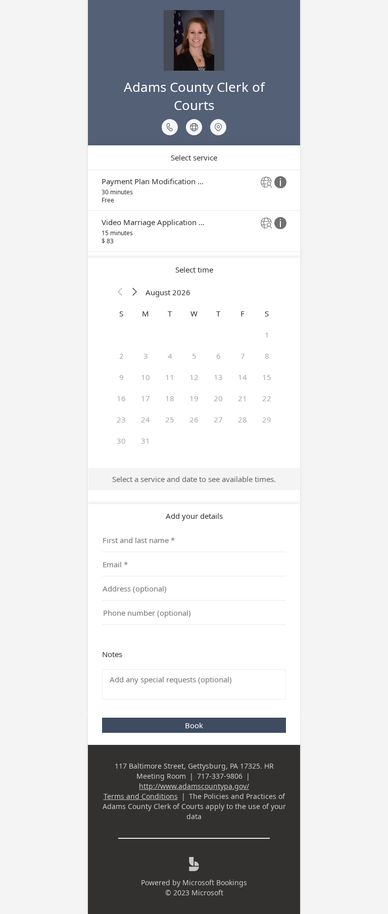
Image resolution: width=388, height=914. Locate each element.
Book (194, 725)
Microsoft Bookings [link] (214, 882)
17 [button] (145, 398)
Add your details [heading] (194, 516)
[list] (194, 211)
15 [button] (266, 377)
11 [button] (169, 377)
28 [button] (242, 419)
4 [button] (170, 356)
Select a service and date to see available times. (194, 479)
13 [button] (218, 377)
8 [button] (267, 356)
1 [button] (267, 335)
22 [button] (266, 398)
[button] (120, 292)
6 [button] (218, 356)
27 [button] (218, 419)
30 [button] (121, 441)
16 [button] (121, 398)
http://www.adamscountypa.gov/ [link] (194, 786)
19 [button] (194, 398)
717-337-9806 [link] (220, 776)
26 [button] (194, 419)
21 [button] (242, 398)
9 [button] (121, 377)
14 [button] (242, 377)
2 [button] (121, 356)
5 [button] (194, 356)
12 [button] (194, 377)
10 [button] (145, 377)
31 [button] (145, 441)
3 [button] (145, 356)
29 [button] (266, 419)
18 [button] (169, 398)
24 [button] (145, 419)
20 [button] (218, 398)
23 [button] (121, 419)
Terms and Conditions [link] (141, 796)
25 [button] (169, 419)
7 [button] (242, 356)
